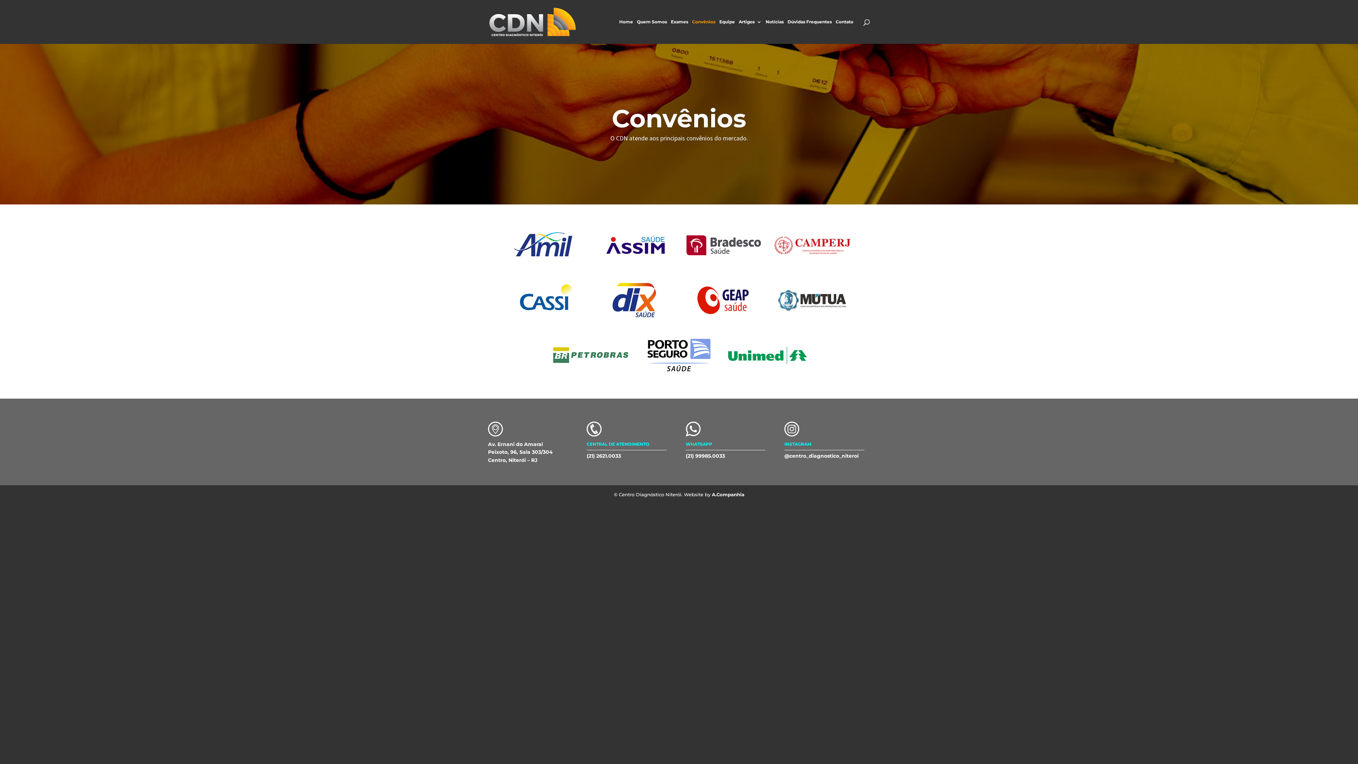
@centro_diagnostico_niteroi (821, 456)
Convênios (703, 21)
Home (626, 21)
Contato (844, 21)
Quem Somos (652, 21)
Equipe (727, 21)
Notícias (775, 21)
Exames (679, 21)
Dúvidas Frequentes (810, 21)
